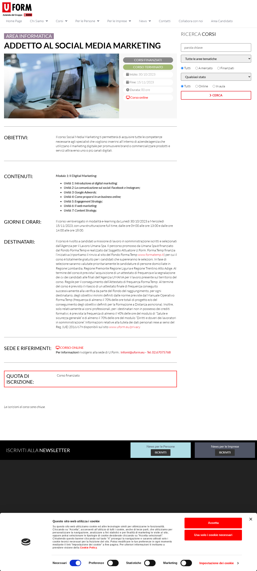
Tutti (187, 68)
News (143, 21)
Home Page (14, 21)
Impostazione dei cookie (216, 563)
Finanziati (227, 68)
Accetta (213, 523)
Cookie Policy (88, 547)
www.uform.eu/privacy (124, 327)
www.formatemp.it (151, 255)
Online (203, 86)
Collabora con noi (191, 21)
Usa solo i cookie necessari (213, 535)
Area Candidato (222, 21)
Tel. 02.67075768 (159, 352)
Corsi (59, 21)
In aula (220, 86)
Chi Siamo (37, 21)
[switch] (113, 563)
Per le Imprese (117, 21)
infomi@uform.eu (133, 352)
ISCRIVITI (160, 452)
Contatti (165, 21)
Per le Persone (85, 21)
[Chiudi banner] (250, 519)
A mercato (206, 68)
